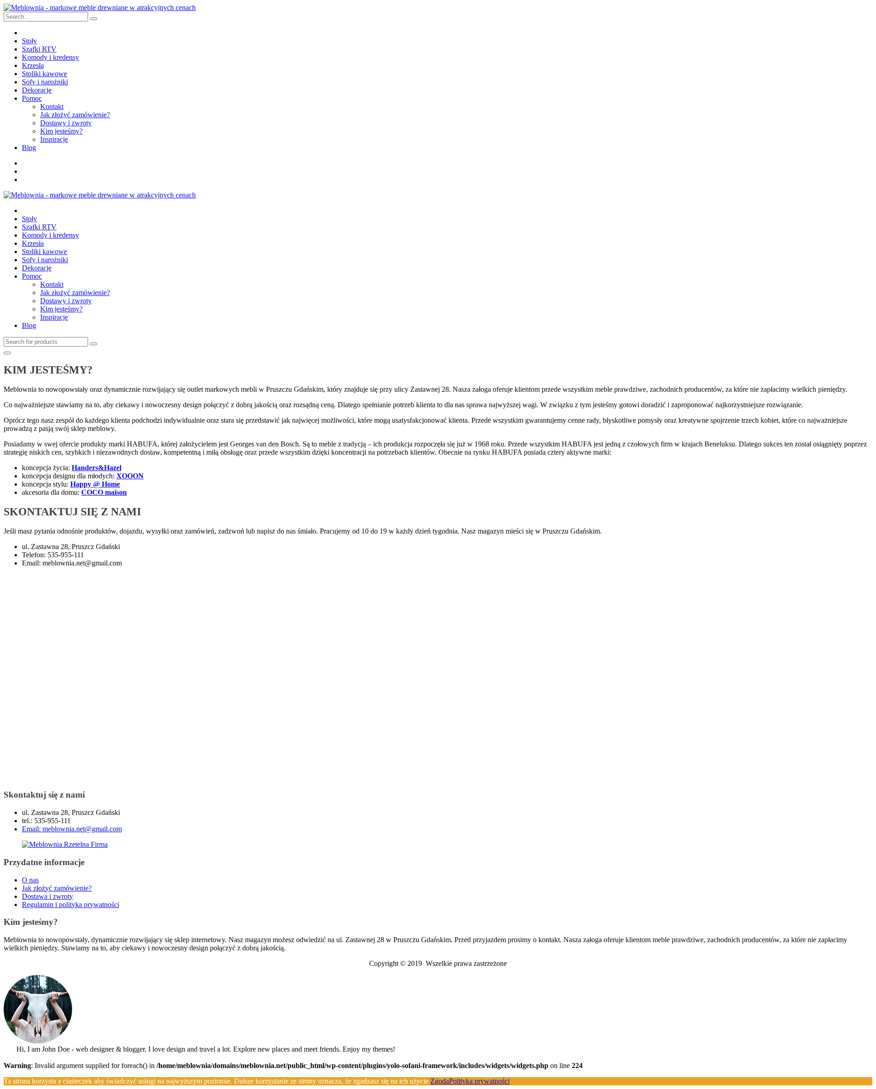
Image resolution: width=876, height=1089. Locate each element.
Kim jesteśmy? (61, 131)
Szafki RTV (39, 49)
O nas (30, 880)
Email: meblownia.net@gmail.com (72, 829)
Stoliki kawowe (44, 74)
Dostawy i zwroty (66, 123)
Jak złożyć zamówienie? (75, 115)
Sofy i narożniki (45, 82)
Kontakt (51, 106)
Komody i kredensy (50, 57)
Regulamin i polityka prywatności (70, 904)
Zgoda (439, 1081)
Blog (29, 147)
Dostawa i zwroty (47, 896)
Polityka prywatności (479, 1081)
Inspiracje (54, 139)
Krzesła (33, 65)
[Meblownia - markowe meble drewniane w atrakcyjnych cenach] (100, 7)
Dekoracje (37, 90)
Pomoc (32, 98)
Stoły (29, 41)
